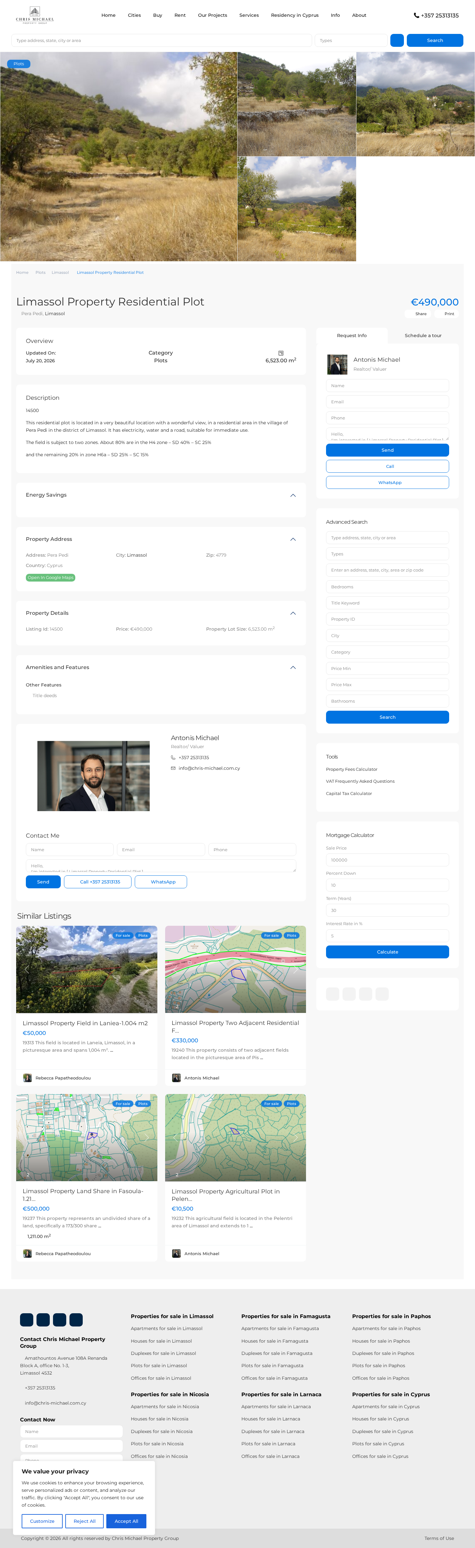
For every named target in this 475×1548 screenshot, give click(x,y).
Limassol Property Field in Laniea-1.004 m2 (85, 1023)
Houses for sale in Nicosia (159, 1419)
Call (99, 882)
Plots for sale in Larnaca (268, 1444)
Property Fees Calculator (351, 769)
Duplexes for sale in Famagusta (276, 1353)
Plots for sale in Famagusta (272, 1365)
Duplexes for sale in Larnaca (272, 1431)
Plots (41, 272)
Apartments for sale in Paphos (386, 1328)
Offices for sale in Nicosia (159, 1456)
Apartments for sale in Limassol (167, 1328)
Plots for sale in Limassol (159, 1365)
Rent (180, 15)
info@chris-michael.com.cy (209, 768)
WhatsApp (163, 882)
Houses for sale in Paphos (381, 1341)
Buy (157, 15)
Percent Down (341, 873)
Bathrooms (343, 701)
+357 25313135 (440, 15)
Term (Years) (338, 898)
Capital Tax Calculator (349, 793)
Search (388, 717)
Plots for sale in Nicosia (157, 1444)
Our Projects (212, 15)
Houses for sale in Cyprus (380, 1419)
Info (335, 15)
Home (108, 15)
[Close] (148, 1466)
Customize (42, 1521)
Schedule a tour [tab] (423, 335)
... (111, 1050)
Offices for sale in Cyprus (380, 1456)
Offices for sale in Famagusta (274, 1378)
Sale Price (336, 848)
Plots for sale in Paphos (378, 1365)
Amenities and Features (57, 667)
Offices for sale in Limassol (161, 1378)
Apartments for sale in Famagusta (280, 1328)
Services (249, 15)
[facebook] (332, 994)
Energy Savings (46, 495)
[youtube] (365, 994)
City (335, 635)
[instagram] (382, 994)
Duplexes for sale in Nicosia (162, 1431)
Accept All (126, 1521)
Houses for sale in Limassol (161, 1341)
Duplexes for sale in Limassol (163, 1353)
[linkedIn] (349, 994)
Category (340, 652)
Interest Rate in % (344, 923)
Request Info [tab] (352, 335)
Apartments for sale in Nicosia (165, 1406)
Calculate (387, 952)
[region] (84, 1498)
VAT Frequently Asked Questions (360, 781)
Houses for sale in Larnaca (270, 1419)
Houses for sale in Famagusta (274, 1341)
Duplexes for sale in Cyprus (382, 1431)
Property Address (49, 539)
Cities (134, 15)
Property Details (47, 613)
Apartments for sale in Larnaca (276, 1406)
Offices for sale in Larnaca (270, 1456)
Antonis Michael (195, 738)
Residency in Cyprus (295, 15)
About (359, 15)
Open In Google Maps (50, 577)
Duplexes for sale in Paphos (383, 1353)
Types (326, 40)
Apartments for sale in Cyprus (386, 1406)
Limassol (60, 272)
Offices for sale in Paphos (380, 1378)
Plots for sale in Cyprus (378, 1444)
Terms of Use (439, 1538)
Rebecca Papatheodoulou (63, 1077)
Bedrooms (342, 586)
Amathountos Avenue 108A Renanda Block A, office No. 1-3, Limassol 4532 (63, 1365)
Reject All (85, 1521)
